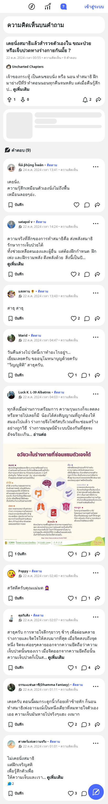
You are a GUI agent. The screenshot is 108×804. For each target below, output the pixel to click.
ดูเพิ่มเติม (15, 264)
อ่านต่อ (39, 434)
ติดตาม (52, 165)
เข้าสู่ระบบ (94, 6)
